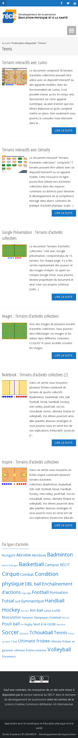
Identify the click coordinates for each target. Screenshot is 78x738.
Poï (22, 624)
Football (40, 592)
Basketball (31, 564)
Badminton (60, 554)
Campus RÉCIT (57, 564)
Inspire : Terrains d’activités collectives (30, 462)
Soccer (10, 632)
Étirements (9, 656)
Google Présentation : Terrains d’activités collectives (32, 235)
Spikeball (24, 633)
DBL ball (33, 584)
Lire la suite (63, 130)
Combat (27, 574)
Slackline (60, 624)
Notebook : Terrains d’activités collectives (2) (35, 374)
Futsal (8, 601)
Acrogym (9, 555)
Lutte (56, 610)
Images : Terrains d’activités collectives (30, 316)
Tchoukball (41, 632)
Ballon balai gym (10, 565)
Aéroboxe (39, 555)
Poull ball (11, 623)
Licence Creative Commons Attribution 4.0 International (39, 704)
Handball (54, 600)
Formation (59, 592)
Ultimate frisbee (34, 641)
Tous (14, 641)
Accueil (6, 43)
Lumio (47, 610)
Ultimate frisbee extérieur (30, 650)
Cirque (10, 574)
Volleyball (59, 649)
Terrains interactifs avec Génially (26, 149)
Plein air (66, 617)
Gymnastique (32, 601)
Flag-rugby (26, 593)
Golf (17, 601)
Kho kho (25, 611)
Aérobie (23, 555)
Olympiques (41, 617)
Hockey (11, 609)
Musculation (11, 617)
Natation (27, 617)
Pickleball (55, 617)
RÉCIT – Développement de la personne (53, 734)
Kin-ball (36, 610)
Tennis (60, 633)
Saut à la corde (44, 624)
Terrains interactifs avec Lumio (24, 62)
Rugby (28, 624)
